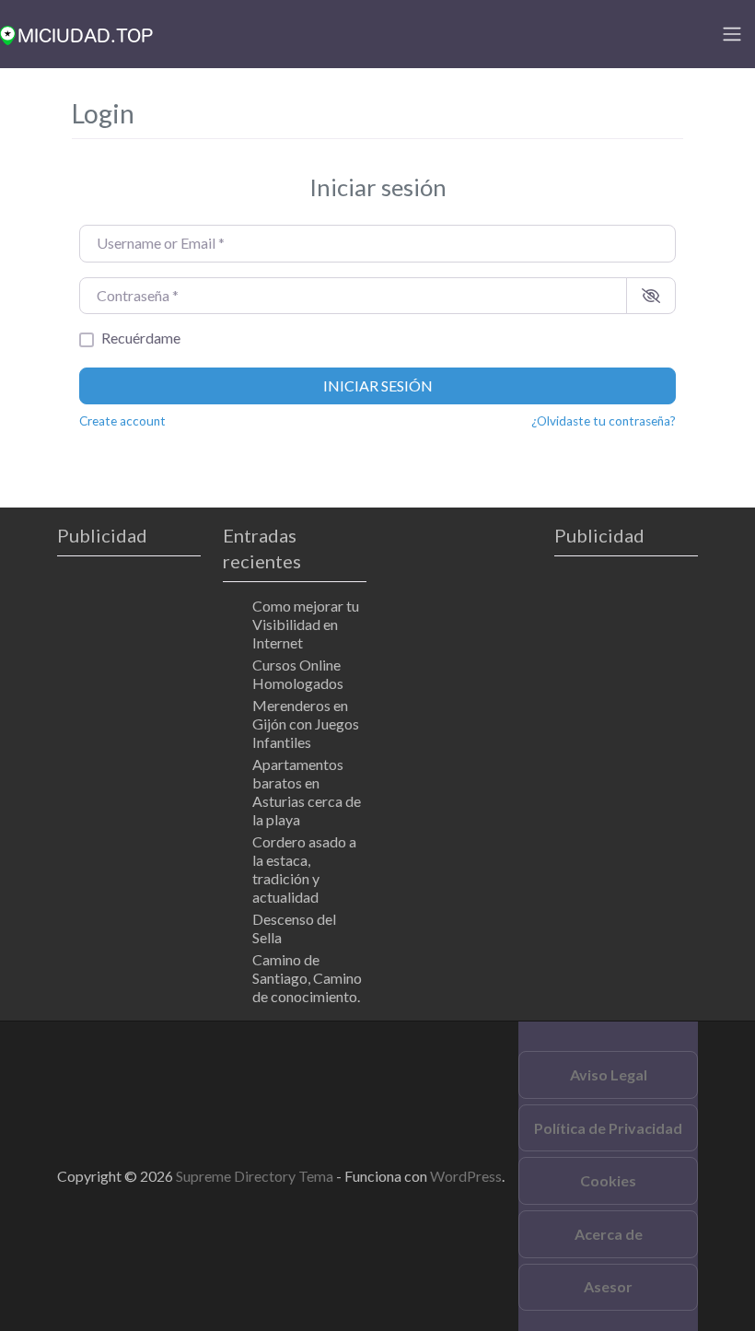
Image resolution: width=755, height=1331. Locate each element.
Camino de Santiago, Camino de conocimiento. (307, 978)
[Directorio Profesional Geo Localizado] (76, 32)
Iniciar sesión (378, 385)
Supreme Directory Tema (256, 1176)
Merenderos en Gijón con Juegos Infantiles (305, 723)
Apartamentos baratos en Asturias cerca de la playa (306, 791)
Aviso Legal (608, 1074)
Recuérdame (140, 337)
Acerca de (609, 1234)
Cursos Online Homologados (297, 674)
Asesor (608, 1286)
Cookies (608, 1180)
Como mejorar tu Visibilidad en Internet (305, 624)
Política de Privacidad (608, 1128)
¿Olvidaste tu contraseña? (603, 421)
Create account (122, 421)
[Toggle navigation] (732, 34)
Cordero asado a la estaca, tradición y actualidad (304, 869)
